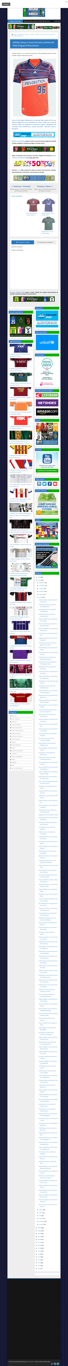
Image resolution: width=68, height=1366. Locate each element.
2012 (39, 1263)
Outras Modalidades (17, 756)
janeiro (41, 1224)
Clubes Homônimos (17, 727)
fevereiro (41, 1221)
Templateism (31, 1361)
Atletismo (14, 716)
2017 (39, 1248)
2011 (39, 1265)
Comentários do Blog (23, 242)
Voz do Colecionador (17, 768)
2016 (39, 1251)
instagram (55, 1363)
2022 (39, 1233)
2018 (39, 1245)
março (40, 1218)
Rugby (13, 759)
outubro (41, 588)
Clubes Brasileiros (16, 724)
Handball (14, 753)
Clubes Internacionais (23, 34)
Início (15, 34)
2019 (39, 1242)
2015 (39, 1254)
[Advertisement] (34, 1292)
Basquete (14, 722)
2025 (39, 580)
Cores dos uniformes (17, 736)
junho (40, 1210)
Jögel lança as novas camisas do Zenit (48, 815)
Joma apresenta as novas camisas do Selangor (46, 21)
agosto (41, 594)
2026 (39, 577)
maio (40, 1213)
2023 (39, 1231)
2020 (39, 1239)
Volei (13, 765)
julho (40, 597)
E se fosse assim (16, 739)
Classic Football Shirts (19, 141)
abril (40, 1215)
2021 (39, 1236)
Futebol (32, 34)
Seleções (14, 762)
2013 (39, 1260)
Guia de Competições (17, 751)
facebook (52, 1363)
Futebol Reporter (16, 745)
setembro (41, 591)
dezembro (42, 582)
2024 (39, 1228)
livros (18, 170)
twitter (58, 1363)
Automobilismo (16, 719)
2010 (39, 1268)
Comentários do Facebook (46, 242)
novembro (42, 585)
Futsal (13, 748)
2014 (39, 1257)
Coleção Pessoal (16, 733)
